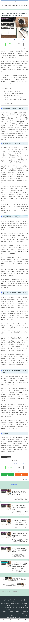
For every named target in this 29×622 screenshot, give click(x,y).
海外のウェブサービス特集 (21, 615)
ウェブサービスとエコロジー (7, 605)
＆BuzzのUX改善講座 (6, 457)
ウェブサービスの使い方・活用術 (21, 608)
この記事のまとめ (8, 103)
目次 (6, 88)
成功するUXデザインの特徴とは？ (11, 95)
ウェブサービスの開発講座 (7, 615)
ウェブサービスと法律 (21, 605)
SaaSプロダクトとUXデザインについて (12, 91)
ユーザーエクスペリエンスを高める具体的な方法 (14, 97)
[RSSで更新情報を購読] (21, 474)
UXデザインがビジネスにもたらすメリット (13, 93)
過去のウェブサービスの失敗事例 (14, 617)
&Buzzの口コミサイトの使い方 (21, 603)
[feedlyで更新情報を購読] (7, 474)
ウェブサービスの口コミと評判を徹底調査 (21, 612)
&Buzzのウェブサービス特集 (7, 603)
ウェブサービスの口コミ (7, 611)
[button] (19, 44)
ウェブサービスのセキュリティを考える (7, 608)
